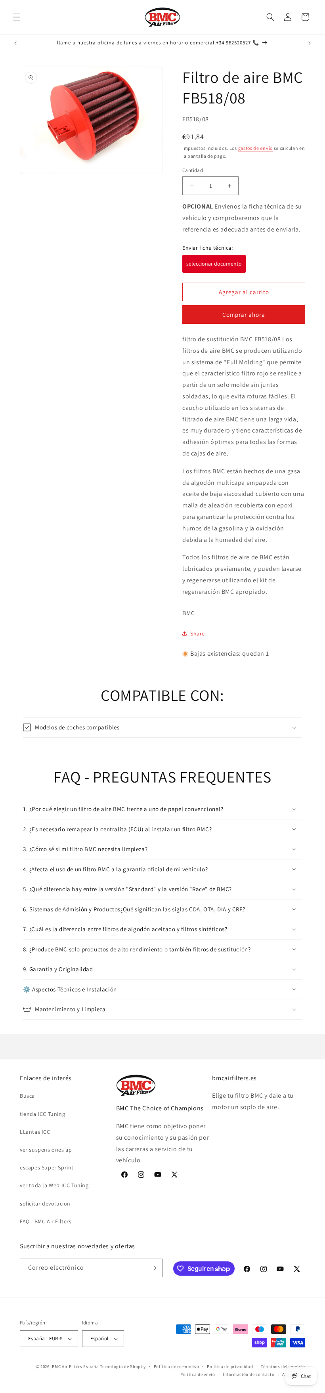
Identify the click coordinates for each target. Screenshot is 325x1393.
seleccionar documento (214, 263)
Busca (27, 1095)
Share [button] (197, 633)
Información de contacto (248, 1374)
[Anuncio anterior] (15, 43)
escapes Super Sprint (47, 1167)
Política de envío (197, 1374)
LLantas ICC (35, 1131)
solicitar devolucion (45, 1203)
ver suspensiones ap (46, 1149)
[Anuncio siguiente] (309, 43)
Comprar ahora (243, 314)
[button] (16, 17)
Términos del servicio (283, 1366)
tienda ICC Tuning (42, 1113)
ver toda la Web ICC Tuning (54, 1185)
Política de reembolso (176, 1366)
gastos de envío (255, 148)
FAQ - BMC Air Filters (46, 1221)
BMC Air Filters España (75, 1366)
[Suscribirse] (153, 1268)
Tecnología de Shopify (123, 1366)
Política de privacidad (230, 1366)
